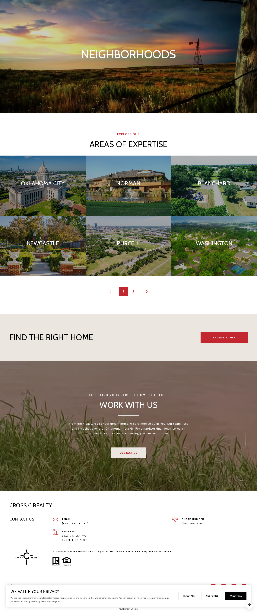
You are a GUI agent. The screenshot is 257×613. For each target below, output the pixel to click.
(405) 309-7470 (192, 523)
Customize (212, 595)
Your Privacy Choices (128, 608)
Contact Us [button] (128, 452)
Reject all (189, 595)
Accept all (236, 595)
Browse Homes (224, 337)
